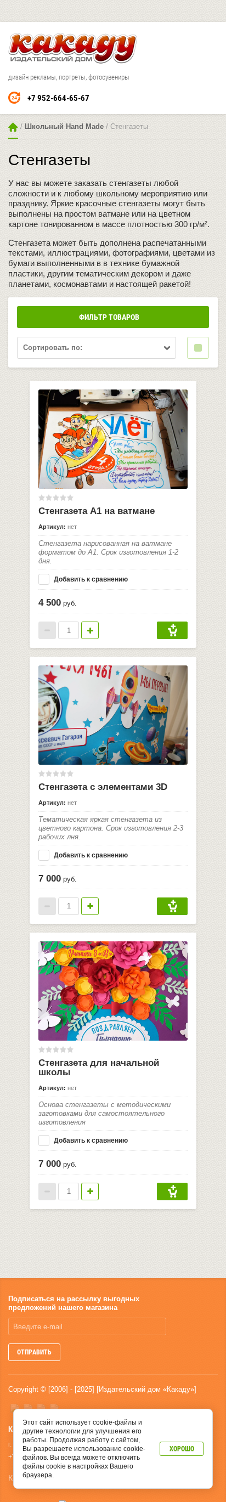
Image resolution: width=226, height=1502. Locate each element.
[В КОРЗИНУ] (172, 630)
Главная (13, 127)
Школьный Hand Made (64, 126)
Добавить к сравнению (90, 579)
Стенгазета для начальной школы (98, 1067)
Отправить (34, 1352)
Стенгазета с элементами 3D (102, 787)
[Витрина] (198, 348)
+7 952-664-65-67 (58, 98)
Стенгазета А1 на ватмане (96, 511)
